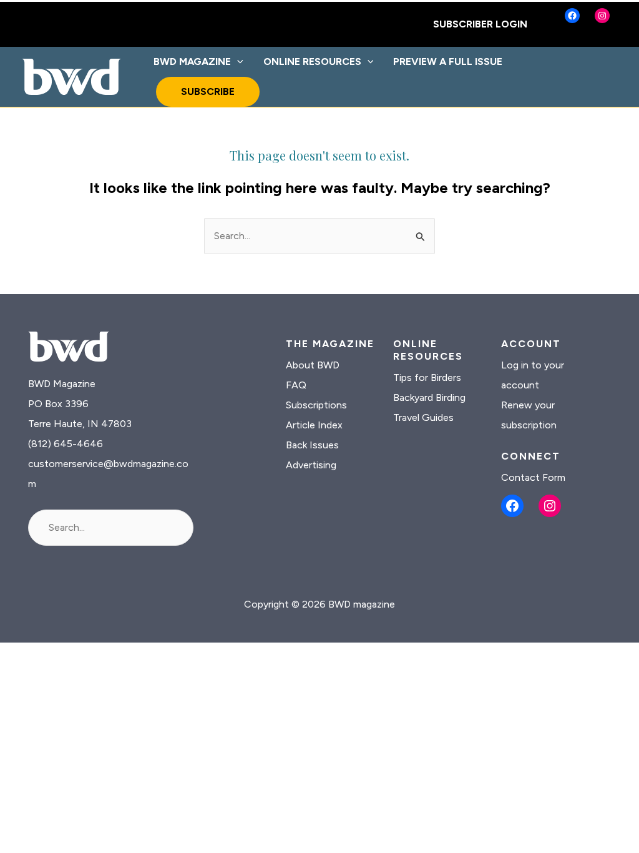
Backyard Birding (429, 397)
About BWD (312, 365)
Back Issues (312, 445)
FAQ (296, 385)
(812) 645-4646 (65, 444)
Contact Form (533, 477)
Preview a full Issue (447, 61)
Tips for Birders (427, 377)
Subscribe (208, 91)
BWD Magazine (192, 61)
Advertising (311, 465)
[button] (237, 62)
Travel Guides (423, 417)
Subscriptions (316, 405)
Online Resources (312, 61)
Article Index (314, 425)
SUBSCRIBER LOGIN (480, 24)
